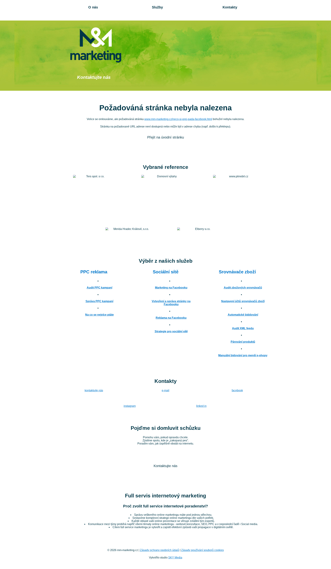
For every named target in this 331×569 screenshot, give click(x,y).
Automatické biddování (243, 314)
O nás (93, 7)
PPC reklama (93, 271)
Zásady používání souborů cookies (202, 550)
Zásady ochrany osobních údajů (159, 550)
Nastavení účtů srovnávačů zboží (243, 301)
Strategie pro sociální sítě (171, 331)
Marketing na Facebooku (171, 287)
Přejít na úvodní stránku (165, 137)
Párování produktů (243, 341)
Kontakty (230, 7)
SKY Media (175, 557)
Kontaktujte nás (94, 77)
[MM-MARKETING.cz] (95, 45)
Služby (157, 7)
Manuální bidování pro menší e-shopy (242, 355)
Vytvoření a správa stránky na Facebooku (171, 303)
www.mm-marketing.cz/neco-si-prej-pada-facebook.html (178, 119)
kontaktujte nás (94, 390)
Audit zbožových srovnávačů (243, 287)
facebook (237, 390)
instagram (130, 405)
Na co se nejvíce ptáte (99, 314)
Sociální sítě (165, 271)
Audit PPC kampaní (99, 287)
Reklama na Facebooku (171, 317)
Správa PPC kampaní (99, 301)
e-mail (165, 390)
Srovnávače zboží (237, 271)
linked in (201, 405)
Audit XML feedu (243, 328)
